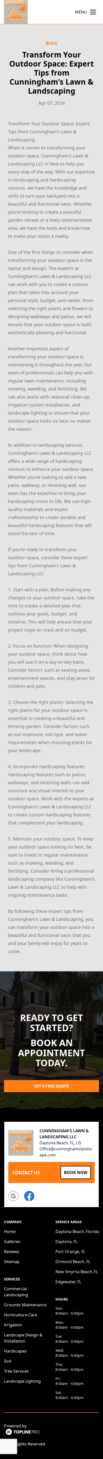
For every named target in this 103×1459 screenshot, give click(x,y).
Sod (7, 1361)
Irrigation (13, 1325)
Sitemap (12, 1261)
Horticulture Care (20, 1315)
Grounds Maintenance (25, 1305)
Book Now (75, 1172)
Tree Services (16, 1371)
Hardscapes (15, 1351)
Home (10, 1231)
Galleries (12, 1241)
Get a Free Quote (51, 1086)
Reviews (11, 1251)
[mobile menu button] (93, 12)
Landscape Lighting (22, 1381)
